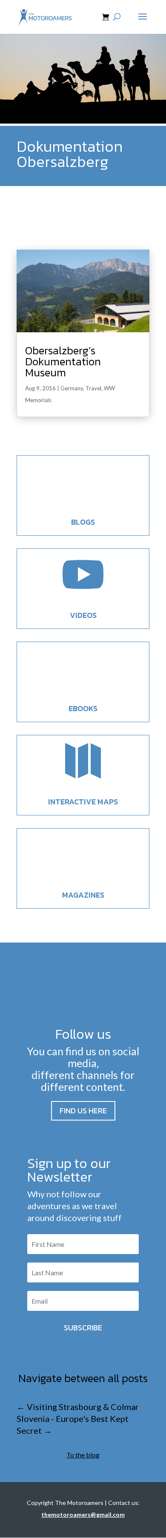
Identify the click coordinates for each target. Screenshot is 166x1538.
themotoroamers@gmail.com (83, 1514)
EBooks (83, 708)
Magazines (83, 895)
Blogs (83, 522)
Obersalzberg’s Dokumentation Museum (63, 361)
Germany (71, 388)
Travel (93, 388)
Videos (83, 615)
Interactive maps (83, 801)
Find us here (83, 1110)
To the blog (83, 1455)
